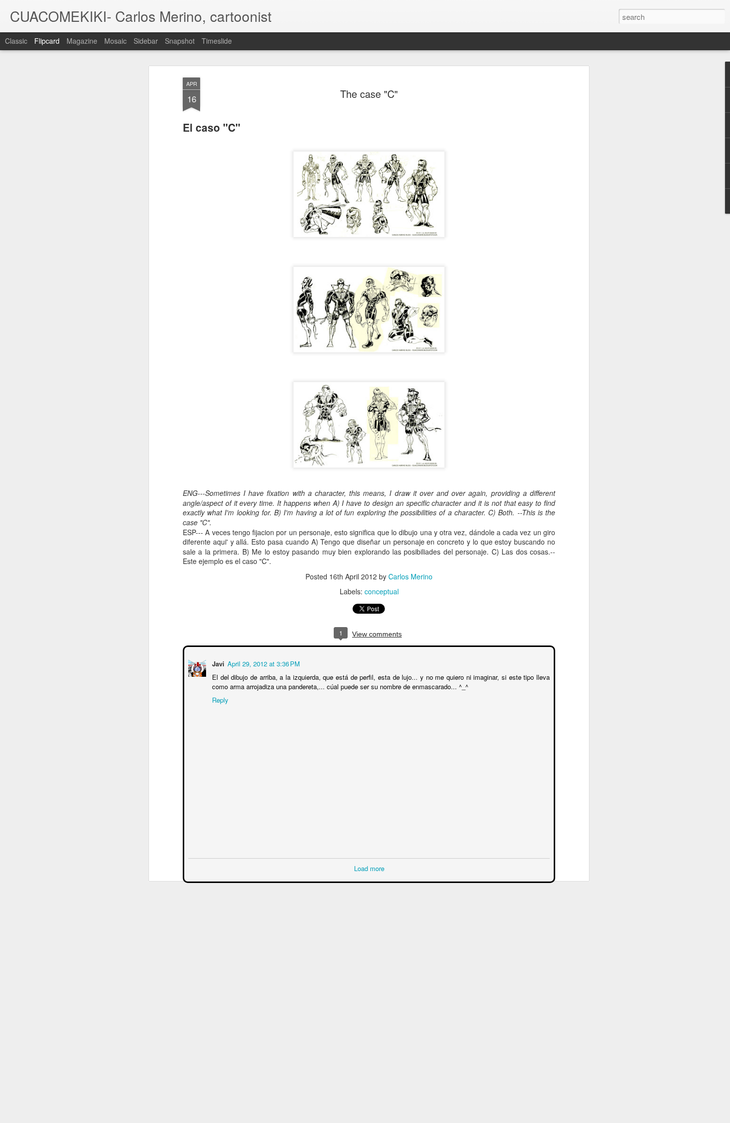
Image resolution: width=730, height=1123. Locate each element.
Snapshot (180, 41)
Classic (16, 41)
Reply (219, 699)
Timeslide (217, 41)
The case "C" (369, 93)
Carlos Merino (410, 576)
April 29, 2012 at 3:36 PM (262, 662)
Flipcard (47, 41)
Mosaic (115, 41)
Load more (369, 867)
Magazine (82, 41)
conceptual (382, 591)
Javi (217, 662)
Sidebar (146, 41)
